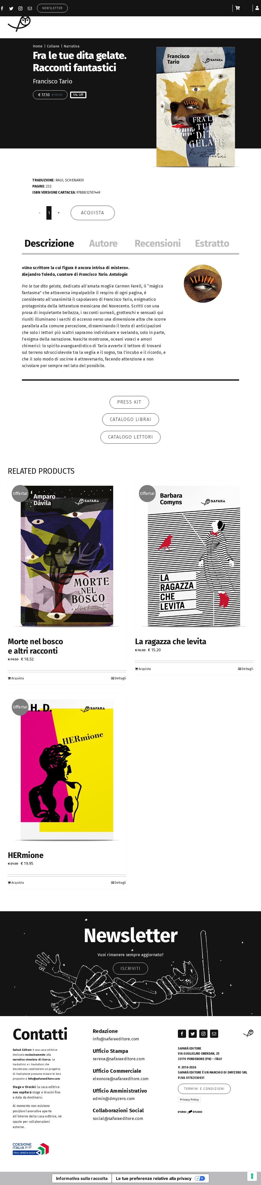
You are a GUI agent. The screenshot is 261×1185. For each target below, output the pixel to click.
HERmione (25, 855)
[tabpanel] (130, 319)
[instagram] (20, 8)
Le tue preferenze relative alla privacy (153, 1178)
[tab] (49, 244)
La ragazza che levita (170, 641)
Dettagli (120, 678)
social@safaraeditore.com (118, 1118)
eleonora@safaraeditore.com (121, 1078)
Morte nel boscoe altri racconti (35, 646)
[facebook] (2, 8)
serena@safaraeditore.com (119, 1058)
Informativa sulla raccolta (82, 1178)
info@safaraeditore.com (44, 1078)
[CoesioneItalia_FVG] (31, 1144)
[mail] (30, 8)
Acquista (92, 213)
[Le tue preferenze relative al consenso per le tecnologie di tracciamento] (252, 1176)
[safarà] (19, 17)
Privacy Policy (189, 1099)
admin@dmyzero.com (114, 1098)
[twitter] (11, 8)
